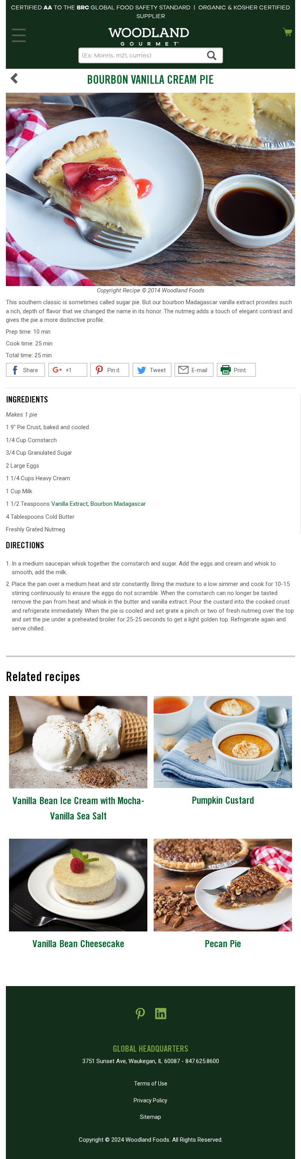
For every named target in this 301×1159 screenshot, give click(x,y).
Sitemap (150, 1117)
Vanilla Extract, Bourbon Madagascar (98, 503)
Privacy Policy (150, 1100)
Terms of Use (150, 1083)
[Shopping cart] (287, 31)
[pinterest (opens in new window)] (140, 1017)
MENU (19, 33)
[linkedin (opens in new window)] (161, 1017)
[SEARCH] (212, 55)
